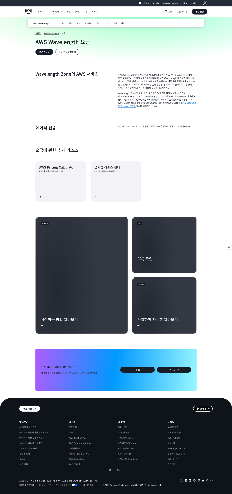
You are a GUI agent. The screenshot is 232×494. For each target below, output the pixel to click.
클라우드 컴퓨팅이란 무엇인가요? (34, 432)
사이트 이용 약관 (44, 485)
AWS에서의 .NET (126, 437)
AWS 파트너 (74, 464)
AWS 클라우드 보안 (28, 448)
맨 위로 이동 (114, 469)
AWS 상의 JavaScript (128, 458)
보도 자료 (23, 464)
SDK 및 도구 (123, 432)
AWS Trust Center (77, 437)
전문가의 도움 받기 (176, 453)
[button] (56, 11)
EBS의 (133, 106)
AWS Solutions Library (80, 443)
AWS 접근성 (173, 458)
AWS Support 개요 (177, 448)
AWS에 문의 (173, 427)
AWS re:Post (174, 437)
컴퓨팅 (38, 33)
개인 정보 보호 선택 (63, 485)
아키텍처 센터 (75, 448)
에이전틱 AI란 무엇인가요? (31, 437)
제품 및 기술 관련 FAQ (79, 453)
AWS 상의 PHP (125, 453)
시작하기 (73, 427)
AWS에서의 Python (127, 443)
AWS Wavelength (51, 33)
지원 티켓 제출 (174, 432)
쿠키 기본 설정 (87, 485)
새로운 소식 (24, 453)
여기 (120, 126)
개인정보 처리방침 (26, 485)
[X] (181, 480)
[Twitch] (199, 480)
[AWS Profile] (205, 3)
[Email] (212, 480)
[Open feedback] (229, 247)
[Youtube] (203, 480)
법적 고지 (172, 464)
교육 (71, 432)
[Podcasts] (207, 480)
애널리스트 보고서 (77, 458)
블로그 (22, 458)
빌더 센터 (122, 427)
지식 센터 (172, 443)
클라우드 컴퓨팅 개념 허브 (31, 443)
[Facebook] (186, 480)
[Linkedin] (190, 480)
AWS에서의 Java (126, 448)
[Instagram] (194, 480)
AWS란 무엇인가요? (28, 427)
